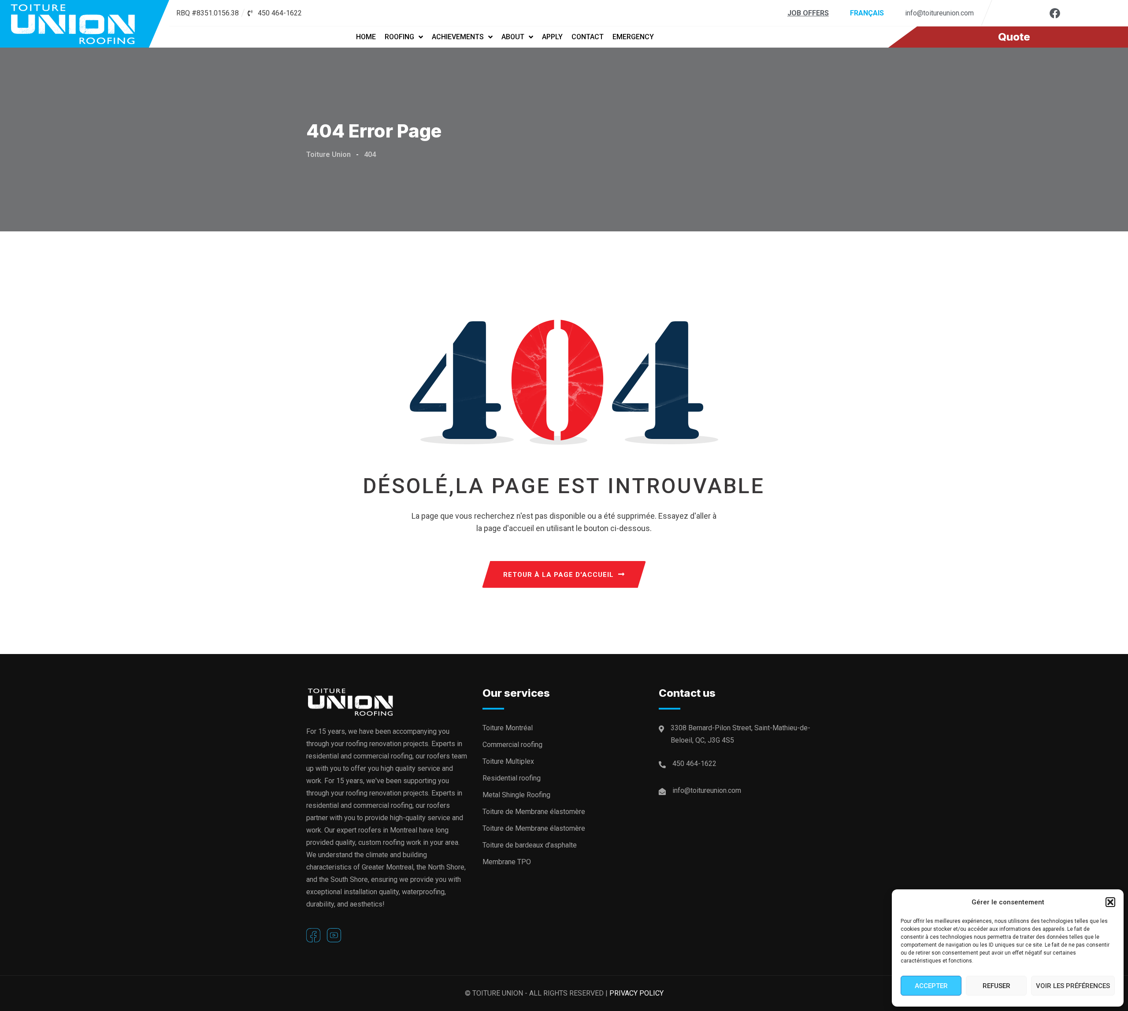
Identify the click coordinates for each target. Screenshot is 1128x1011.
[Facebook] (1055, 13)
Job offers (808, 13)
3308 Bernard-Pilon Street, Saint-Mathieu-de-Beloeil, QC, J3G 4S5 (740, 734)
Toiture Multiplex (508, 761)
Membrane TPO (506, 862)
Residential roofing (511, 778)
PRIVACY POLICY (636, 993)
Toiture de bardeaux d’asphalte (529, 845)
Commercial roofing (512, 744)
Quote (1014, 36)
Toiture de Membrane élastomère (533, 811)
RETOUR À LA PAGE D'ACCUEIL (558, 575)
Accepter (931, 986)
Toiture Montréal (507, 728)
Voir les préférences (1073, 986)
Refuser (996, 986)
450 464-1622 (694, 763)
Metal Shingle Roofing (516, 795)
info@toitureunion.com (939, 13)
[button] (1110, 902)
